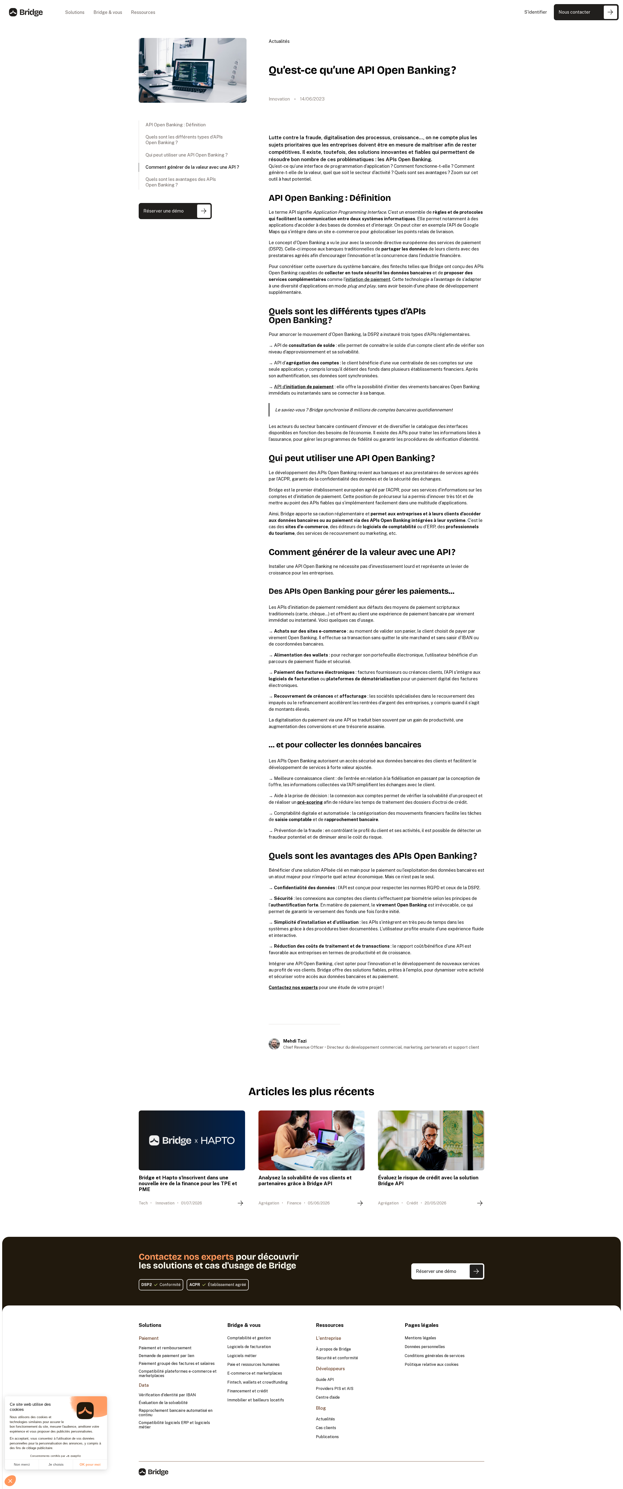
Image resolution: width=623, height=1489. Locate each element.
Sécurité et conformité (337, 1358)
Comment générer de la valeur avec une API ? (192, 167)
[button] (75, 12)
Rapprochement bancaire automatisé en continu (175, 1412)
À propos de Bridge (333, 1349)
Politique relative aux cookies (431, 1364)
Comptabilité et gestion (249, 1338)
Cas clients (326, 1428)
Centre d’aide (328, 1397)
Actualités (279, 41)
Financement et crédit (247, 1391)
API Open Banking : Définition (176, 124)
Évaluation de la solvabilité (163, 1403)
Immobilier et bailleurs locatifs (255, 1400)
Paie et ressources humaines (253, 1364)
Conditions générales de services (435, 1356)
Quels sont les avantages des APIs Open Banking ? (181, 182)
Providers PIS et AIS (334, 1389)
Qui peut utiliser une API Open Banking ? (187, 154)
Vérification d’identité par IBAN (167, 1395)
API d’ (304, 386)
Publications (327, 1437)
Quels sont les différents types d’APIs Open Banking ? (184, 139)
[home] (25, 12)
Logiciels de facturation (249, 1347)
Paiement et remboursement (165, 1348)
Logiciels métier (242, 1356)
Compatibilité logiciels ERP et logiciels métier (174, 1425)
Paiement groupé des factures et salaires (177, 1363)
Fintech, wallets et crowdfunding (257, 1382)
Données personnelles (425, 1347)
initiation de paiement (368, 279)
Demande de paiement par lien (166, 1356)
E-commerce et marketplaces (254, 1373)
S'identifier (535, 12)
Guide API (325, 1380)
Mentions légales (420, 1338)
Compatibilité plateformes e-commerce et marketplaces (178, 1373)
